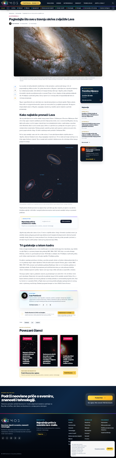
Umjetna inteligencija (104, 8)
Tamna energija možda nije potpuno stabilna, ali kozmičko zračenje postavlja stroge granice (91, 135)
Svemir (58, 3)
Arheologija (69, 8)
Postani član (99, 398)
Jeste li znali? (100, 3)
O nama (87, 439)
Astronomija (68, 3)
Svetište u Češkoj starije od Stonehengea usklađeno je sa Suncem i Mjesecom (90, 115)
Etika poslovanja (106, 425)
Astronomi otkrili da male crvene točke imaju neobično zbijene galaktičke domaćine (91, 125)
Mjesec (26, 8)
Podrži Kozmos (68, 372)
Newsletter (88, 430)
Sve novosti (85, 142)
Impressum (104, 422)
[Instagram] (50, 304)
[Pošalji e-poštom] (15, 98)
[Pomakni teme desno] (113, 8)
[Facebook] (43, 304)
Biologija (78, 8)
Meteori (20, 8)
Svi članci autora (33, 304)
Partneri (87, 433)
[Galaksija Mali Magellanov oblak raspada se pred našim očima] (69, 350)
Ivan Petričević (35, 296)
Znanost (78, 3)
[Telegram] (15, 438)
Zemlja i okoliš (59, 8)
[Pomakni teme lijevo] (8, 8)
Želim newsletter (66, 221)
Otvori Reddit (89, 159)
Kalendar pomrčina (91, 100)
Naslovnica (11, 13)
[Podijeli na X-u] (15, 90)
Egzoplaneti (35, 8)
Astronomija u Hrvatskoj (89, 8)
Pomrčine (11, 8)
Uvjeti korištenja (105, 432)
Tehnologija (88, 3)
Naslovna (50, 3)
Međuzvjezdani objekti (47, 8)
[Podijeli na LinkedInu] (15, 94)
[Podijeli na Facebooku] (15, 86)
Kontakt (87, 436)
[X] (46, 304)
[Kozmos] (9, 3)
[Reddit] (19, 438)
